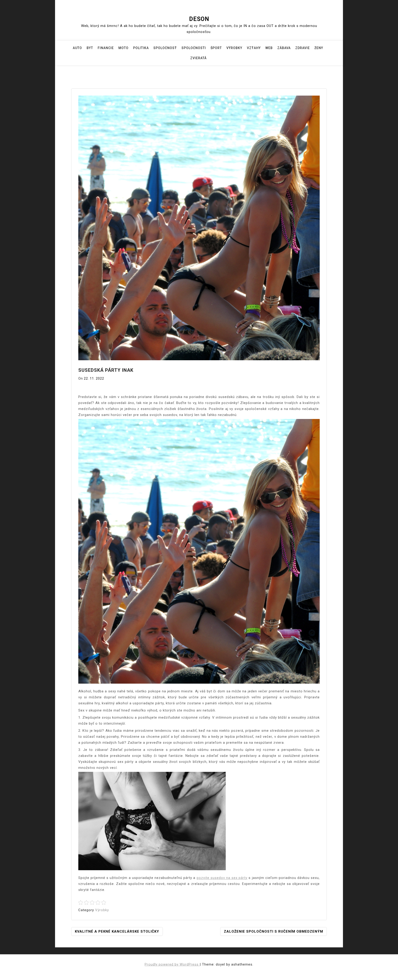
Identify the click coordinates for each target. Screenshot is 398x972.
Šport (216, 48)
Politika (141, 48)
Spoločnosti (193, 48)
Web (269, 48)
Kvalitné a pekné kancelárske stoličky (117, 931)
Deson (199, 19)
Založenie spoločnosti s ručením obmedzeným (273, 931)
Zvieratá (198, 58)
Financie (106, 48)
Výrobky (234, 48)
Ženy (318, 48)
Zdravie (302, 48)
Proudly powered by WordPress (172, 964)
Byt (90, 48)
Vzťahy (254, 48)
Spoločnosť (165, 48)
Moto (123, 48)
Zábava (284, 48)
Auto (77, 48)
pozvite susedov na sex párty (222, 878)
